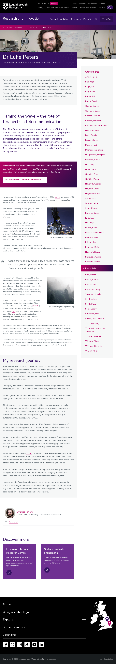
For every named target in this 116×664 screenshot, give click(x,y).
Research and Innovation (57, 7)
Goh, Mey (89, 164)
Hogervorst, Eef (92, 193)
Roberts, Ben (91, 284)
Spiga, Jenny (90, 308)
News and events (88, 7)
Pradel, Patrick (91, 279)
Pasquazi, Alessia (93, 256)
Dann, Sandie (91, 135)
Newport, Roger (92, 251)
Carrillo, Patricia (92, 115)
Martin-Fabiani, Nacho (95, 232)
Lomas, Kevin (91, 227)
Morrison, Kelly (92, 247)
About (102, 7)
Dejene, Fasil (91, 144)
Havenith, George (93, 183)
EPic (13, 311)
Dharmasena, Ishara (94, 149)
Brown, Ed (90, 96)
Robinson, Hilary (92, 289)
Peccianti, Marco (92, 261)
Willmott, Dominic (93, 346)
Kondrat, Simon (92, 213)
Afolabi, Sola (91, 76)
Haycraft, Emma (92, 188)
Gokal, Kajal (90, 169)
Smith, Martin (91, 303)
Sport (74, 7)
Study (40, 7)
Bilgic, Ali (89, 86)
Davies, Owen (91, 140)
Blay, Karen (90, 91)
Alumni (102, 3)
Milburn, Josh (91, 242)
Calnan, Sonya (92, 106)
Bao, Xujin (89, 81)
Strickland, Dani (92, 313)
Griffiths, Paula (92, 179)
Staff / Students (79, 3)
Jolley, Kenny (91, 208)
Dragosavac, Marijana (95, 154)
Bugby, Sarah (91, 101)
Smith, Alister (91, 299)
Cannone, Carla (92, 111)
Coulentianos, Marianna (96, 125)
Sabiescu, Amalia (93, 294)
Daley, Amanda (92, 130)
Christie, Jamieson (93, 120)
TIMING (36, 306)
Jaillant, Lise (90, 198)
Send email (13, 522)
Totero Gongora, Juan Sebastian (95, 330)
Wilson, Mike (91, 350)
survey (57, 197)
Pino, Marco (90, 274)
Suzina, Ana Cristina (94, 318)
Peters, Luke (46, 27)
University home (3, 27)
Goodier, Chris (91, 174)
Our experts (75, 19)
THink (29, 453)
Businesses (92, 3)
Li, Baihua (89, 217)
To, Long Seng (92, 323)
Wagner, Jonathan (93, 336)
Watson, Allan (92, 341)
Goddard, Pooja (92, 159)
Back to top (108, 659)
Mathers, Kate (91, 237)
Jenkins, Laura (91, 203)
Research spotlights (59, 19)
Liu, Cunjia (89, 222)
